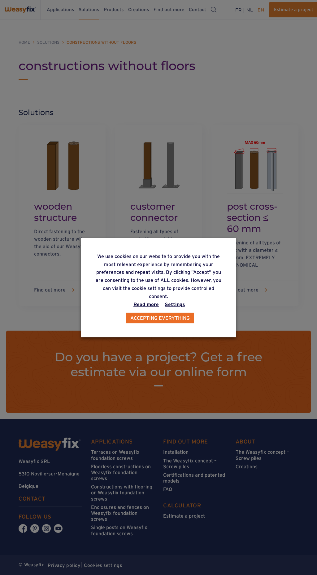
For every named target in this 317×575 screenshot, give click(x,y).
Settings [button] (175, 304)
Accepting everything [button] (160, 318)
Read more (146, 304)
